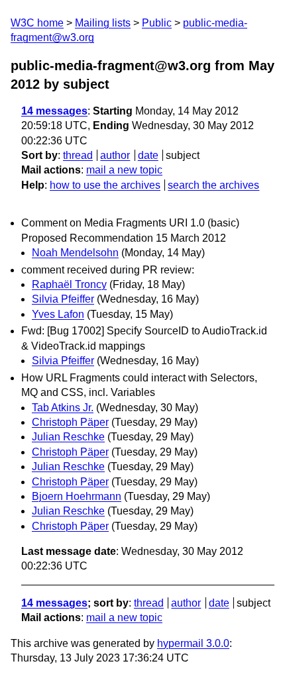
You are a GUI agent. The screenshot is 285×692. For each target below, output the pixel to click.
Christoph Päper (70, 422)
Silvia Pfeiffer (63, 299)
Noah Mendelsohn (75, 252)
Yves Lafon (58, 314)
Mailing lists (103, 22)
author (115, 155)
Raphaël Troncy (69, 284)
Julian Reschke (68, 436)
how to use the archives (105, 185)
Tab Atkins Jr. (62, 407)
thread (78, 155)
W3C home (37, 22)
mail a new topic (124, 169)
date (148, 155)
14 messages (54, 111)
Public (157, 22)
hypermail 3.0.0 (193, 643)
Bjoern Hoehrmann (76, 496)
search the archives (213, 185)
